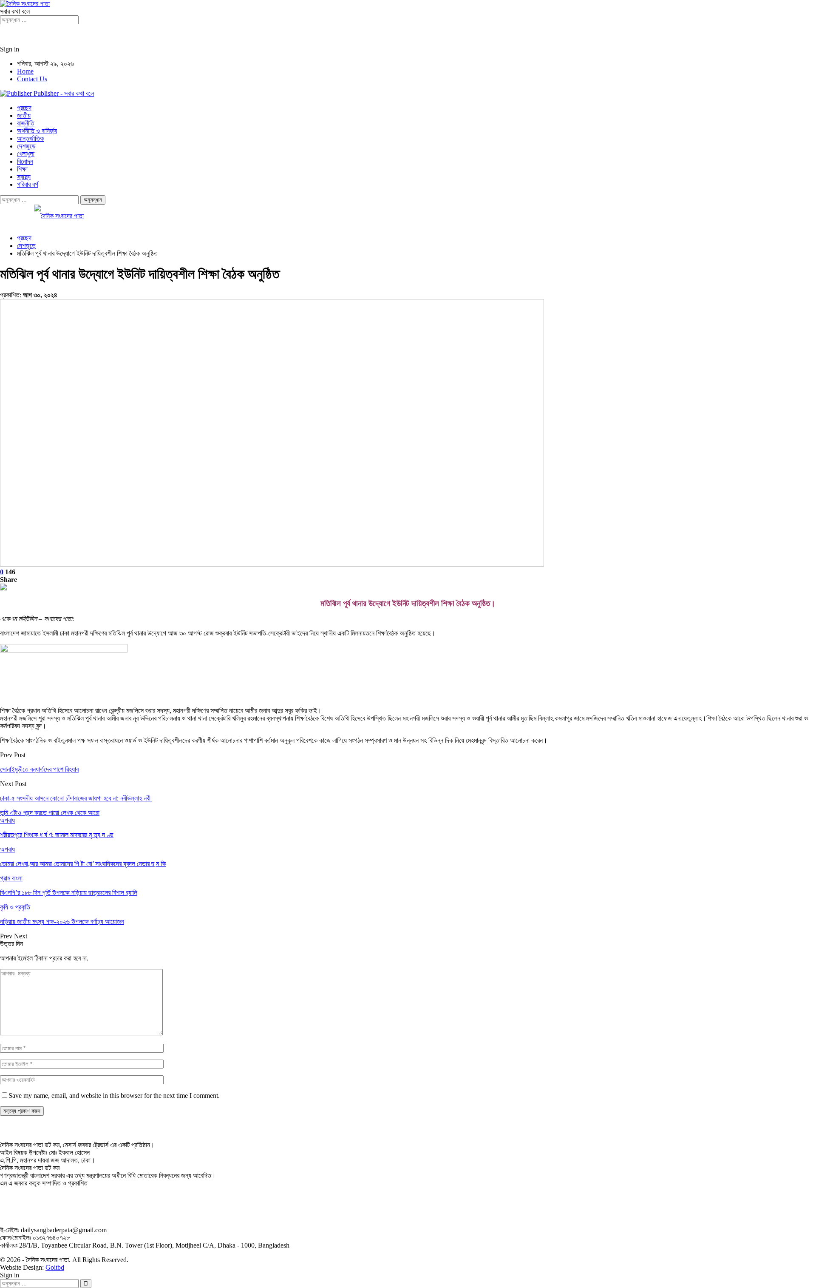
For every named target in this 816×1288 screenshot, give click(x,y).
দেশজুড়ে (26, 146)
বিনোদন (25, 161)
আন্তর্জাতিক (30, 138)
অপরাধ (7, 820)
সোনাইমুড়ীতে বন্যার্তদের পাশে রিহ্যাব (39, 769)
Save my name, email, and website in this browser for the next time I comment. (114, 1095)
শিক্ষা (22, 169)
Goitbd (54, 1267)
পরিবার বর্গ (27, 184)
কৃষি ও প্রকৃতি (15, 907)
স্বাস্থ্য (24, 176)
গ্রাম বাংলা (11, 878)
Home (25, 71)
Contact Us (32, 79)
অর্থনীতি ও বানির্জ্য (37, 130)
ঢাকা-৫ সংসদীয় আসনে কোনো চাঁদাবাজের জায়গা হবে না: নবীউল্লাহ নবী (76, 798)
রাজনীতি (25, 123)
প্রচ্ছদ (24, 107)
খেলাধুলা (25, 153)
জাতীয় (24, 115)
